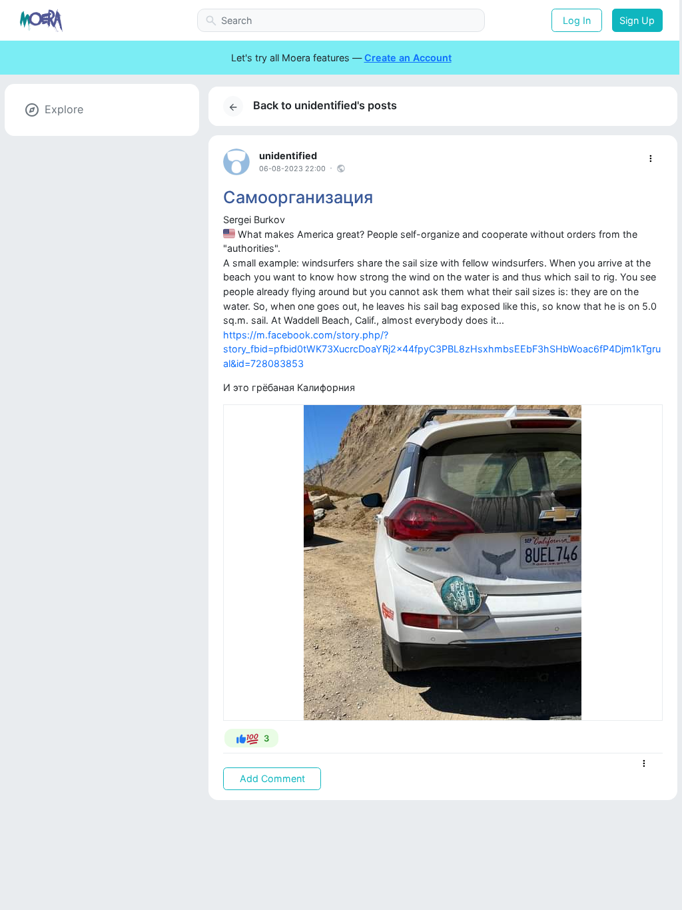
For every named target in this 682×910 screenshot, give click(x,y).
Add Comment (272, 778)
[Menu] (650, 159)
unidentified (288, 155)
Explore (64, 109)
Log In (577, 20)
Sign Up (637, 20)
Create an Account (408, 57)
